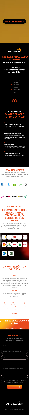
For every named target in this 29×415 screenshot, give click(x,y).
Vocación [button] (14, 313)
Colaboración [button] (20, 308)
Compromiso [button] (8, 308)
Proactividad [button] (19, 302)
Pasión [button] (8, 302)
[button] (14, 21)
